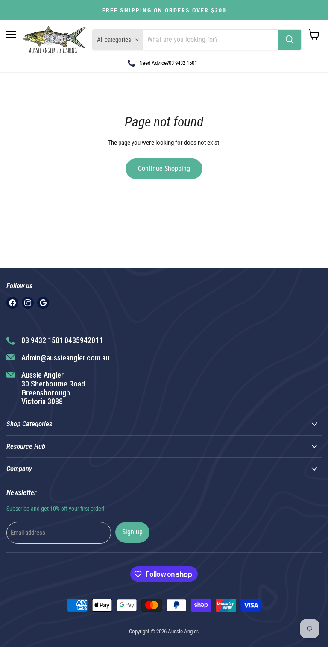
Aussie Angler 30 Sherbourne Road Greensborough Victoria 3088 (53, 388)
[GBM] (43, 303)
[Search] (289, 40)
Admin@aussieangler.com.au (65, 357)
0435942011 (83, 340)
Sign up (132, 532)
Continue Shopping (164, 168)
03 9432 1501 (183, 63)
